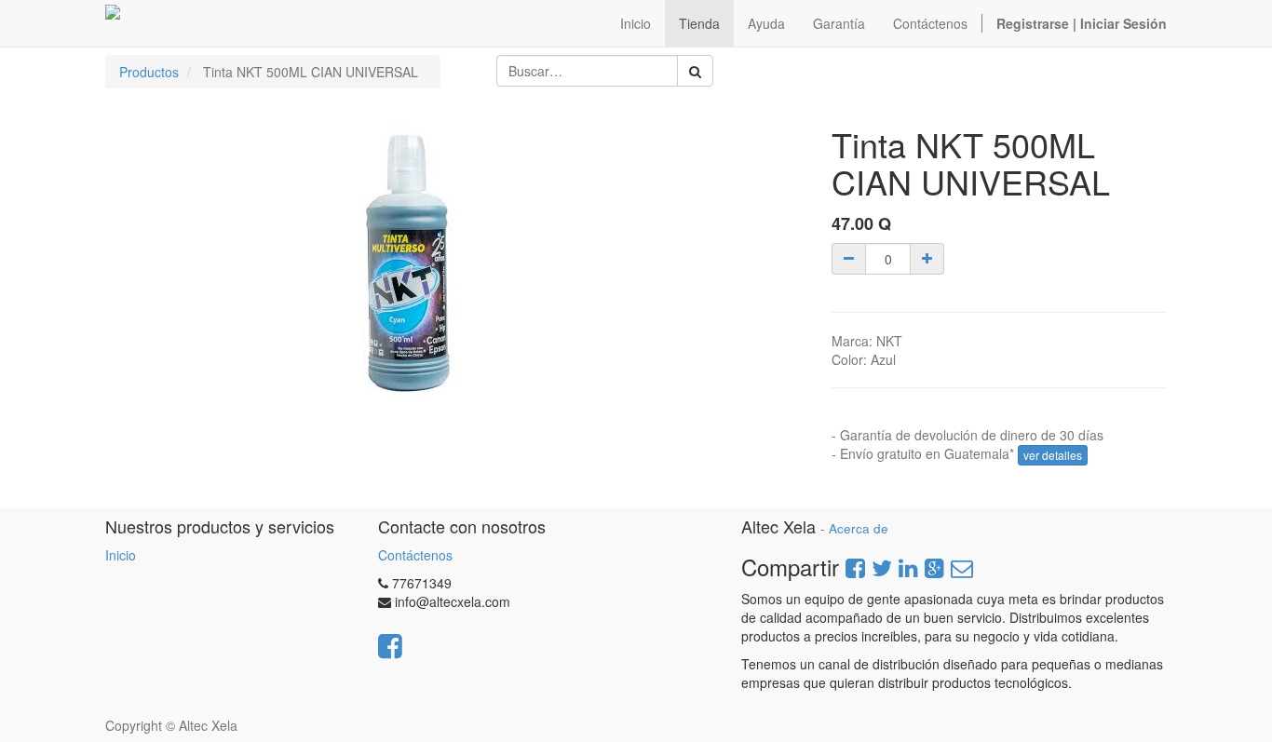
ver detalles (1052, 455)
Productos (149, 71)
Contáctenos (415, 555)
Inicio (120, 555)
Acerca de (858, 528)
